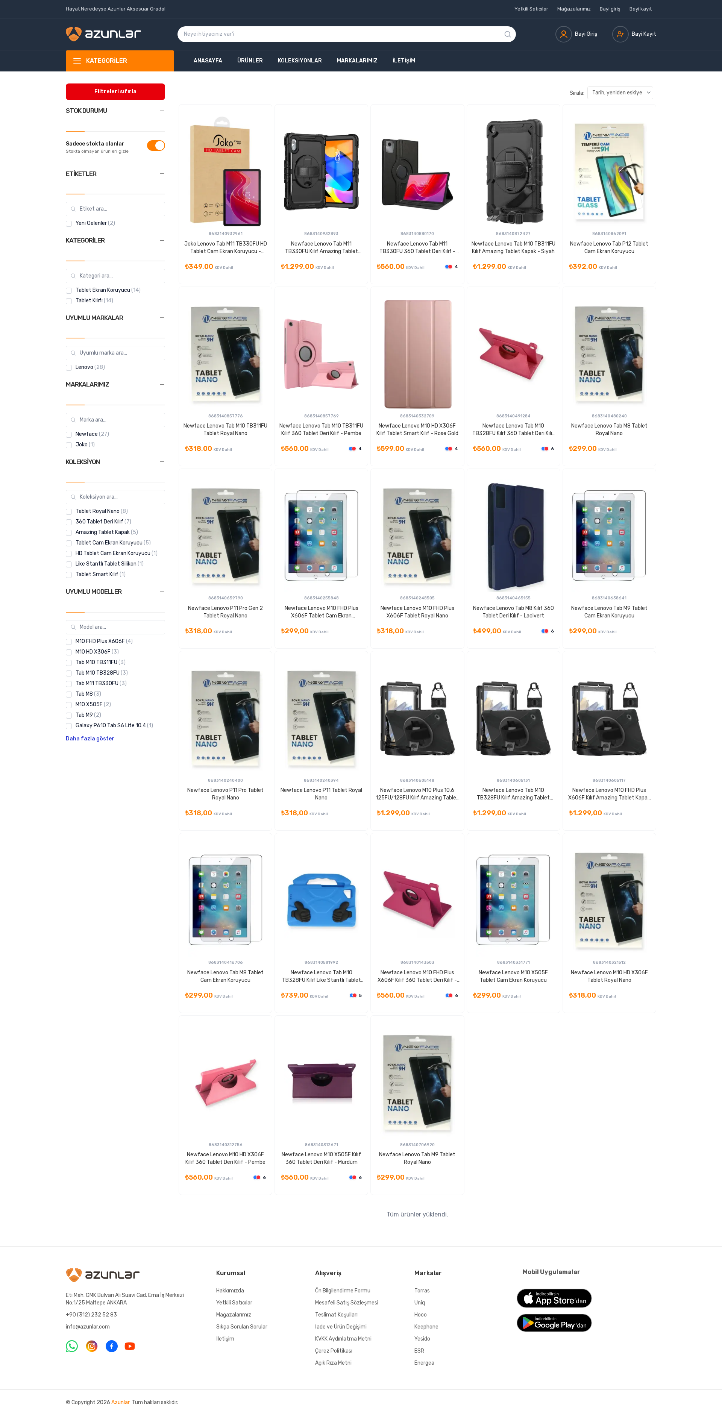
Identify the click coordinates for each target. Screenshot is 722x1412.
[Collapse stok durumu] (162, 111)
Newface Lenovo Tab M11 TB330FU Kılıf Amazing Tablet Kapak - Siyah (321, 248)
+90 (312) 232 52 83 (91, 1315)
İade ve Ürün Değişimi (341, 1327)
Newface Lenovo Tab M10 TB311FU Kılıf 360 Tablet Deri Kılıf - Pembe (321, 430)
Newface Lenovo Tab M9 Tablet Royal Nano (417, 1158)
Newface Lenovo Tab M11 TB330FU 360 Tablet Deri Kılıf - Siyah (417, 248)
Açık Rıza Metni (333, 1363)
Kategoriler (106, 60)
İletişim (404, 61)
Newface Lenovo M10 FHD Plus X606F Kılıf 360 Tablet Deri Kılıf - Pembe (417, 976)
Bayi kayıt (640, 9)
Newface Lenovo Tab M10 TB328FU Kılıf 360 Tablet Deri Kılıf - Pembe (513, 430)
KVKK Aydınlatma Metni (343, 1339)
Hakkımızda (230, 1291)
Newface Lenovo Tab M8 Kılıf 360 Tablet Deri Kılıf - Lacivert (513, 612)
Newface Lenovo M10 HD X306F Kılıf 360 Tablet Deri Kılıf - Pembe (225, 1158)
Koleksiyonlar (300, 61)
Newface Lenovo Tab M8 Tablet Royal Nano (609, 430)
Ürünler (250, 61)
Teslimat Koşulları (336, 1315)
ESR (419, 1351)
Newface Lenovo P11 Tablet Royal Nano (321, 794)
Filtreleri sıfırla (115, 91)
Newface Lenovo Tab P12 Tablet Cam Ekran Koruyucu (609, 248)
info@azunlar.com (88, 1327)
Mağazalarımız (574, 9)
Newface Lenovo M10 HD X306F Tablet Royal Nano (609, 976)
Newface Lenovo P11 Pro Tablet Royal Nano (225, 794)
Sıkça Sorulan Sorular (241, 1327)
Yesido (422, 1339)
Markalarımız (357, 61)
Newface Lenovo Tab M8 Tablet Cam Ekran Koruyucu (225, 976)
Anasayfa (208, 61)
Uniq (419, 1303)
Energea (424, 1363)
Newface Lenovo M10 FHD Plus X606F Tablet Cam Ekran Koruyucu (321, 612)
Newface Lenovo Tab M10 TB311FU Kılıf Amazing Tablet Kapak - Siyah (513, 248)
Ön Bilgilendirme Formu (342, 1291)
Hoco (420, 1315)
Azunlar (120, 1402)
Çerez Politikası (333, 1351)
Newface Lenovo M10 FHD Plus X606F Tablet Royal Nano (417, 612)
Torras (422, 1291)
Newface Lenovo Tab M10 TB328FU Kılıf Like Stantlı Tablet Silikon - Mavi (321, 976)
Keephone (426, 1327)
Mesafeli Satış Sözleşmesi (346, 1303)
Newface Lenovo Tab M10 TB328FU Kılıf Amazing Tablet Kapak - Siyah (513, 794)
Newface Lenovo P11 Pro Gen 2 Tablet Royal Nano (225, 612)
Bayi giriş (610, 9)
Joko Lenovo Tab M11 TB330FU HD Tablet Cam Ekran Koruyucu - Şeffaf (225, 248)
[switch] (156, 145)
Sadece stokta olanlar (95, 144)
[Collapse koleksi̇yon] (162, 462)
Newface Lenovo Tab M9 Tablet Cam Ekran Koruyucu (609, 612)
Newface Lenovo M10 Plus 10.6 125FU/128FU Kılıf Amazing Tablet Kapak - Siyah (417, 794)
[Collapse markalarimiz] (162, 385)
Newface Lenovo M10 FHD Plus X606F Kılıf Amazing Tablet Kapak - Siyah (609, 794)
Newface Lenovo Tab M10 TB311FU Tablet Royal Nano (225, 430)
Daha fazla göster (90, 739)
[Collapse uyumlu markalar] (162, 318)
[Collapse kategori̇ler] (162, 241)
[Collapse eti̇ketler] (162, 174)
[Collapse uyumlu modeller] (162, 592)
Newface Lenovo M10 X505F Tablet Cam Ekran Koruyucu (513, 976)
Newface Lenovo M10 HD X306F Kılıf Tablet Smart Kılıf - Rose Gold (417, 430)
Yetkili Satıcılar (531, 9)
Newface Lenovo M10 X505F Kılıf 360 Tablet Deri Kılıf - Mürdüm (321, 1158)
